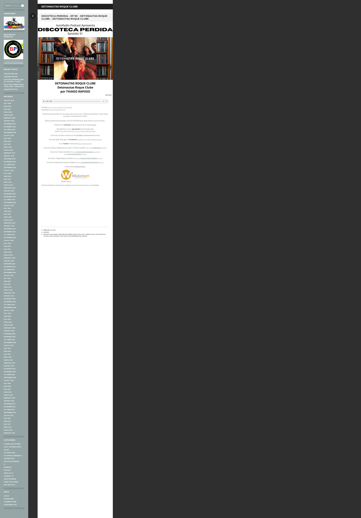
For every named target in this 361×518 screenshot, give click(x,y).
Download (68, 107)
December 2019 (9, 334)
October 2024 (9, 164)
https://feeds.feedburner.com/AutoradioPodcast (77, 131)
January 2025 (9, 156)
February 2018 (9, 398)
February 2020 (9, 328)
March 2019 (8, 360)
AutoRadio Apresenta (13, 455)
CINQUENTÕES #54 (11, 89)
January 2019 (9, 366)
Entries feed (9, 499)
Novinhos (8, 467)
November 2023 (10, 197)
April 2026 (8, 112)
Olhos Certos (100, 234)
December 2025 (10, 124)
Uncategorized (10, 479)
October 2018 (9, 374)
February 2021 (9, 293)
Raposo (84, 236)
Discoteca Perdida (11, 461)
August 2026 (9, 100)
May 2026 (7, 109)
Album (6, 450)
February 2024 (9, 188)
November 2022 (10, 232)
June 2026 (7, 106)
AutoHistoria (9, 453)
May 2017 (7, 424)
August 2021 (8, 275)
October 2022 (9, 234)
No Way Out (81, 234)
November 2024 (10, 162)
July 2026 (7, 103)
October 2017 (9, 409)
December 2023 (10, 194)
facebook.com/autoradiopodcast (89, 139)
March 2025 (8, 150)
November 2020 (10, 302)
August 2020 (9, 310)
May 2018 (7, 389)
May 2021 (7, 284)
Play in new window (55, 107)
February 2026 (9, 118)
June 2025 (7, 141)
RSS (63, 110)
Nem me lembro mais (69, 234)
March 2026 (8, 115)
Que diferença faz (74, 236)
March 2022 (8, 255)
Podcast (7, 470)
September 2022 (10, 237)
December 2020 (10, 299)
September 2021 (10, 272)
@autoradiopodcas (84, 144)
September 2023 (10, 202)
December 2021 (9, 264)
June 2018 (7, 386)
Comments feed (10, 502)
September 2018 (10, 377)
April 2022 (8, 252)
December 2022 (10, 229)
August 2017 (9, 415)
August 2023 (9, 205)
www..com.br (97, 148)
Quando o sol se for (60, 236)
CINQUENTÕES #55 (10, 77)
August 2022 (9, 240)
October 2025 (9, 129)
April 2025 (8, 147)
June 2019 (7, 351)
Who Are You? (9, 485)
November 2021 (9, 267)
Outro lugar (48, 236)
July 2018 (7, 383)
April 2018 (8, 392)
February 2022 (9, 258)
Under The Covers (11, 482)
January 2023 (9, 226)
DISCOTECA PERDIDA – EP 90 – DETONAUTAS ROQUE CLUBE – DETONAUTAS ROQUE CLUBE (74, 17)
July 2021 (7, 278)
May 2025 (7, 144)
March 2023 (8, 220)
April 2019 (8, 357)
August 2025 (9, 135)
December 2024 (10, 159)
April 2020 (8, 322)
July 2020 (7, 313)
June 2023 (7, 211)
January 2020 (9, 331)
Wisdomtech (80, 167)
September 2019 (10, 342)
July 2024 (7, 173)
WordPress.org (10, 504)
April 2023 (8, 217)
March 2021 (8, 290)
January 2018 (9, 401)
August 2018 (9, 380)
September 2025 (10, 132)
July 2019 (7, 348)
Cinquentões (9, 458)
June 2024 (7, 176)
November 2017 (10, 407)
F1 (4, 464)
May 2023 (7, 214)
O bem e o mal (90, 234)
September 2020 (10, 307)
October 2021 (9, 269)
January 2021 (9, 296)
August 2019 (9, 345)
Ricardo (46, 232)
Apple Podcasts (55, 110)
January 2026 (9, 121)
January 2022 (9, 261)
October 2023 (9, 199)
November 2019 (10, 337)
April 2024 (8, 182)
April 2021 (7, 287)
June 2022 (7, 246)
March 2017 (8, 430)
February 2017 (9, 433)
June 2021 (7, 281)
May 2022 (7, 249)
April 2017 (8, 427)
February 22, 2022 (49, 230)
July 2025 (7, 138)
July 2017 (7, 418)
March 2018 (8, 395)
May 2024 (7, 179)
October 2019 (9, 339)
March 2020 (8, 325)
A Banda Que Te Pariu (12, 444)
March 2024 (8, 185)
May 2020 (7, 319)
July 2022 (7, 243)
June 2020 (7, 316)
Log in (6, 496)
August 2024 (9, 170)
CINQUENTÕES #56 (11, 74)
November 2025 (10, 127)
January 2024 (9, 191)
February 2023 (9, 223)
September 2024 (10, 167)
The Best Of (8, 476)
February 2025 (9, 153)
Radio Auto (8, 473)
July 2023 (7, 208)
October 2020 (9, 304)
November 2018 (10, 372)
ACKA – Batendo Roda (12, 447)
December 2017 (9, 404)
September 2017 (10, 412)
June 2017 (7, 421)
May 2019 (7, 354)
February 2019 (9, 363)
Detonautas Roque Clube (52, 234)
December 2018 (9, 369)
